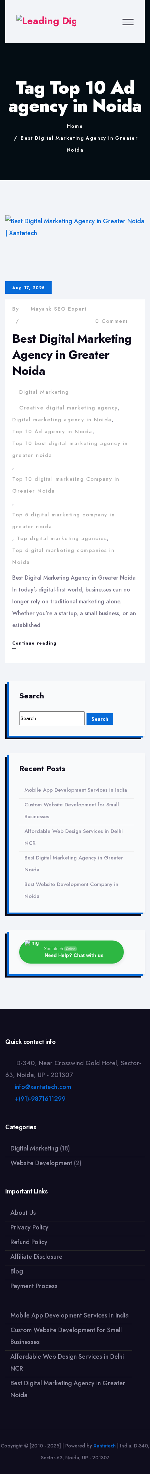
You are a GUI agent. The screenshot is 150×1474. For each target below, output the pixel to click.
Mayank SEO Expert (59, 309)
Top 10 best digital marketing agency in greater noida (70, 449)
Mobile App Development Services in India (75, 790)
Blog (16, 1271)
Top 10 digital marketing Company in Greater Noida (66, 485)
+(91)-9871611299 (40, 1098)
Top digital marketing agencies (62, 538)
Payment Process (34, 1286)
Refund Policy (28, 1242)
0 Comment (111, 321)
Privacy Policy (29, 1227)
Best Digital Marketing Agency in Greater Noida (72, 354)
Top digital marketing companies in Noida (63, 556)
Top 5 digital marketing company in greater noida (63, 520)
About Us (23, 1212)
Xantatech (104, 1445)
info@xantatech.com (43, 1086)
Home (75, 126)
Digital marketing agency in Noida (62, 419)
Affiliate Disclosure (36, 1256)
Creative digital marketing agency (68, 408)
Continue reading (34, 644)
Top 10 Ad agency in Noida (52, 431)
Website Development (41, 1163)
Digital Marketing (44, 392)
